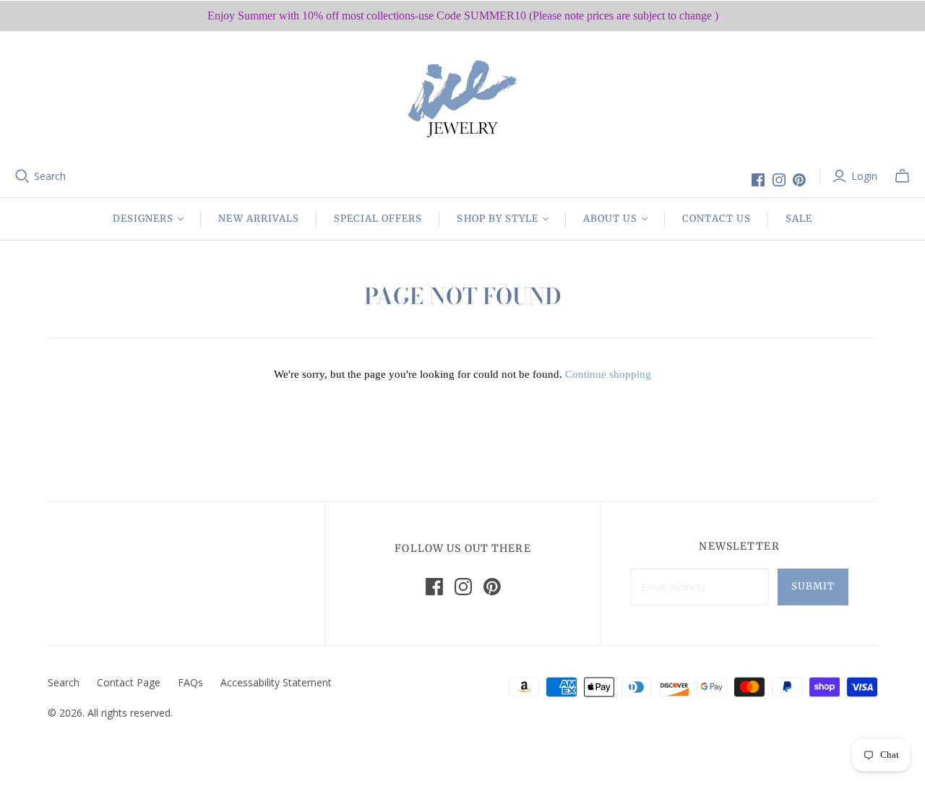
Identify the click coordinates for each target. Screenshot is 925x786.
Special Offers (378, 218)
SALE (799, 218)
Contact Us (716, 218)
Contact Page (128, 682)
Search (50, 176)
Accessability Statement (276, 682)
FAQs (190, 682)
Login (864, 176)
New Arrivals (258, 218)
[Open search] (22, 176)
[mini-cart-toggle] (902, 176)
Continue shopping (608, 374)
